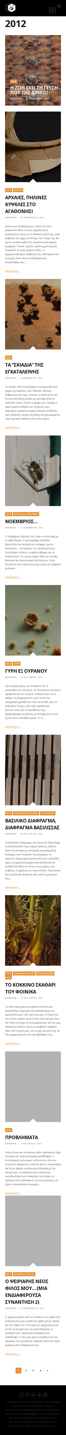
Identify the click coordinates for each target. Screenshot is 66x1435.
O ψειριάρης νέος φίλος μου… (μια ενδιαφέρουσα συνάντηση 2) (26, 1291)
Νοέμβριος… (21, 521)
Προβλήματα (21, 1137)
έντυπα (18, 190)
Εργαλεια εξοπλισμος (26, 514)
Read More (13, 271)
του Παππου (47, 813)
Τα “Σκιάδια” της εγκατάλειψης (24, 368)
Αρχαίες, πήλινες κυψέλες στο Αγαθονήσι (26, 204)
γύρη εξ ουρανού (26, 671)
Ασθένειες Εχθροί (24, 973)
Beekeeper (16, 98)
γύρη (16, 663)
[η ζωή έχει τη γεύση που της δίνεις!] (33, 70)
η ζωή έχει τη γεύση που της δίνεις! (34, 90)
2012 (13, 81)
